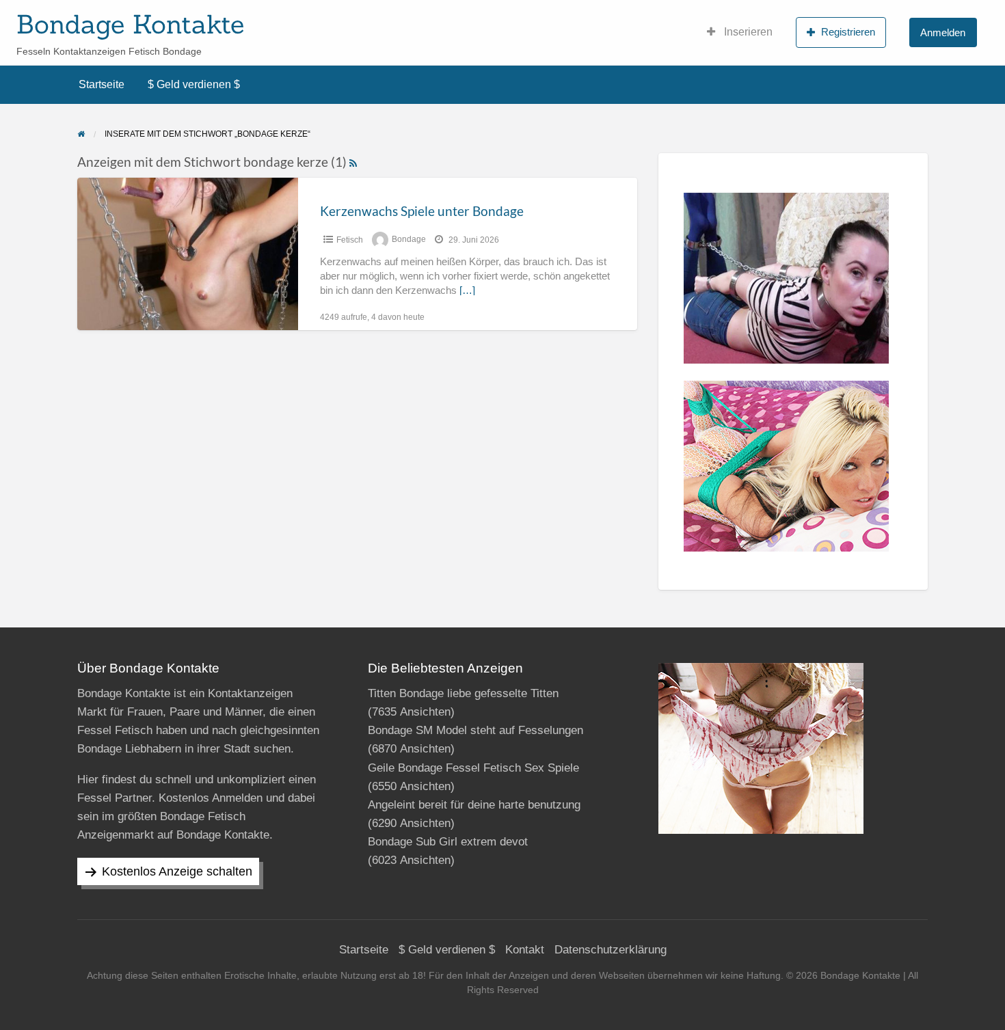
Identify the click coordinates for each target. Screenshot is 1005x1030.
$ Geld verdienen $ (194, 84)
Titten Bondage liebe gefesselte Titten (463, 693)
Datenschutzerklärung (610, 949)
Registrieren (848, 32)
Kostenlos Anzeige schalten (177, 871)
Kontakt (524, 949)
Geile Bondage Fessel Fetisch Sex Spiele (473, 767)
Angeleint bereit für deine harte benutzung (474, 804)
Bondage (409, 240)
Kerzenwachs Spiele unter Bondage (422, 211)
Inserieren (747, 32)
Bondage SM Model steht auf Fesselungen (475, 730)
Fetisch (349, 240)
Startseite (101, 84)
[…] (467, 290)
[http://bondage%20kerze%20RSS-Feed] (353, 162)
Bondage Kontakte (130, 24)
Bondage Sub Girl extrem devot (448, 841)
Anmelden (942, 32)
